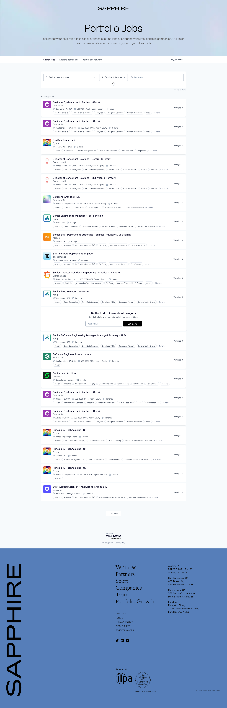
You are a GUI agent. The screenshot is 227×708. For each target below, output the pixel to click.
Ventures (126, 567)
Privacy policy (107, 543)
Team (122, 595)
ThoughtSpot (59, 256)
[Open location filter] (180, 77)
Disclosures (123, 626)
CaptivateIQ (59, 200)
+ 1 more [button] (165, 403)
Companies (129, 588)
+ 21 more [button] (157, 283)
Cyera (56, 143)
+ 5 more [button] (151, 245)
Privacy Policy (124, 622)
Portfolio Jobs (125, 630)
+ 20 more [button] (152, 151)
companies (68, 59)
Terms (119, 618)
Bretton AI (58, 357)
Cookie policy (120, 543)
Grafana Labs (59, 275)
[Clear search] (95, 77)
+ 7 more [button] (149, 207)
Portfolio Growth (135, 601)
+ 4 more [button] (164, 169)
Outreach (57, 490)
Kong (55, 219)
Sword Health (59, 162)
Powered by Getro (179, 90)
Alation (56, 238)
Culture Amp (59, 105)
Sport (122, 581)
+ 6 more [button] (147, 264)
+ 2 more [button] (156, 113)
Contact (121, 613)
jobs (49, 59)
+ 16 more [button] (158, 440)
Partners (125, 574)
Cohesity (57, 376)
